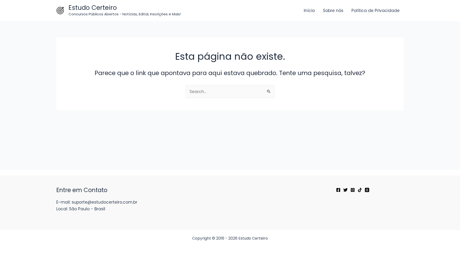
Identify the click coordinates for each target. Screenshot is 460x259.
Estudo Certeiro (93, 7)
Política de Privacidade (375, 10)
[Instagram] (353, 190)
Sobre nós (333, 10)
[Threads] (367, 190)
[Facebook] (338, 190)
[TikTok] (360, 190)
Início (309, 10)
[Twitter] (345, 190)
